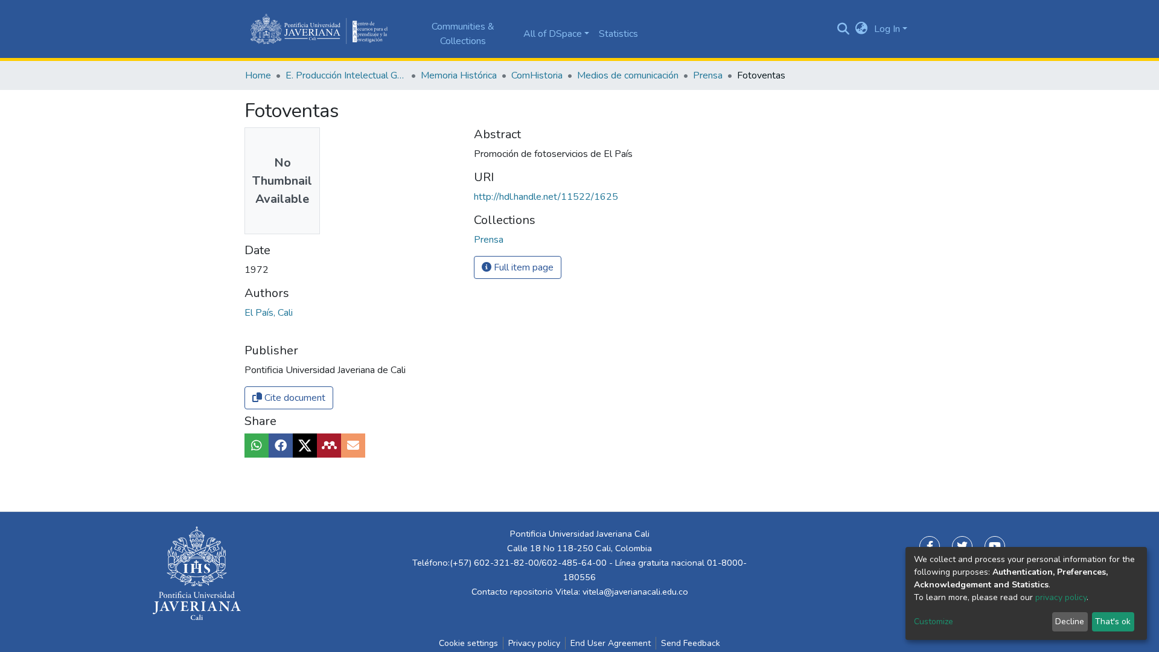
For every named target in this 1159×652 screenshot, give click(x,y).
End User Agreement (610, 643)
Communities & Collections (463, 34)
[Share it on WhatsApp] (256, 445)
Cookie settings (468, 643)
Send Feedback (690, 643)
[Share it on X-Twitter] (305, 445)
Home (258, 75)
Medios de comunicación (627, 75)
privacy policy (1061, 597)
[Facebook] (929, 546)
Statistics (618, 33)
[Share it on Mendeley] (329, 445)
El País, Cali (268, 312)
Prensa (708, 75)
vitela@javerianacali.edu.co (635, 592)
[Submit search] (843, 29)
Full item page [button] (522, 267)
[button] (862, 29)
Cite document (293, 397)
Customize (933, 621)
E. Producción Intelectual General (346, 75)
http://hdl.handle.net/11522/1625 (546, 196)
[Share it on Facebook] (281, 445)
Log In (887, 29)
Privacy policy (534, 643)
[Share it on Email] (353, 445)
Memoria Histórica (459, 75)
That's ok (1113, 621)
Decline (1069, 621)
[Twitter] (962, 546)
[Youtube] (995, 546)
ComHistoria (537, 75)
